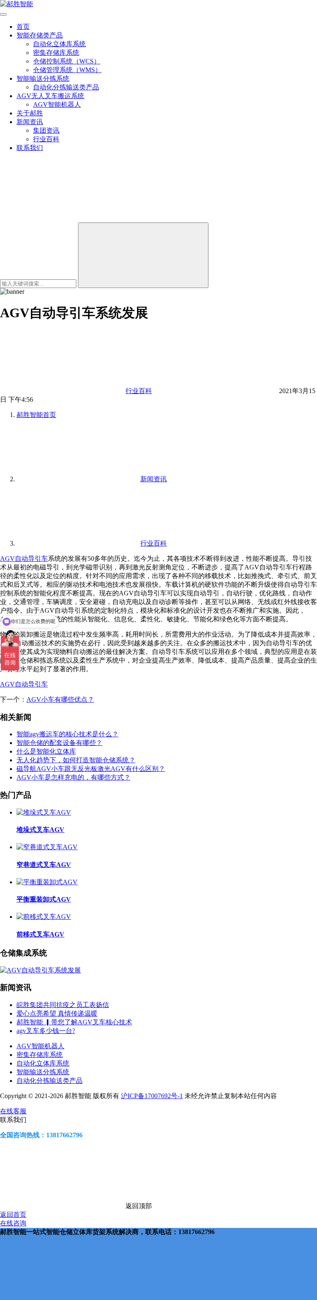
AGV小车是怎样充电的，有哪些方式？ (73, 777)
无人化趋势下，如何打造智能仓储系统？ (76, 760)
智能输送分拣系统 (43, 78)
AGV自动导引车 (24, 558)
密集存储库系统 (56, 52)
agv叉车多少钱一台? (46, 1030)
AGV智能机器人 (57, 104)
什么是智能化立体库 (46, 751)
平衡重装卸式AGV (44, 899)
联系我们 (30, 147)
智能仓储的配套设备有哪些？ (59, 742)
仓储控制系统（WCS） (66, 61)
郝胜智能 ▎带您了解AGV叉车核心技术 (74, 1022)
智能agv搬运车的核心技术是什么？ (67, 734)
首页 (23, 26)
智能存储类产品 (40, 35)
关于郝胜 (30, 113)
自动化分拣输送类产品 (66, 87)
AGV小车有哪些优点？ (60, 699)
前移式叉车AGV (40, 934)
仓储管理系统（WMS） (67, 69)
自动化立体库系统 (59, 43)
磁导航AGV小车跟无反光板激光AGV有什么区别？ (91, 768)
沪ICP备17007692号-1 (152, 1095)
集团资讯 (46, 130)
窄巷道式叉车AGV (44, 864)
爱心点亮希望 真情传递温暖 (57, 1013)
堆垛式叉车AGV (40, 829)
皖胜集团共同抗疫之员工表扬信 (63, 1004)
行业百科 (46, 139)
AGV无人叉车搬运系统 (50, 95)
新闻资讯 (30, 121)
